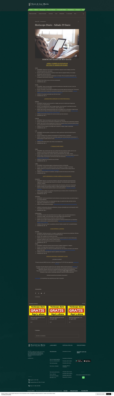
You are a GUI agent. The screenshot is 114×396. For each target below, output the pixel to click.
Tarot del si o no (53, 377)
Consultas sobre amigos (67, 371)
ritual (56, 13)
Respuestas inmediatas (67, 377)
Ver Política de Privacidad (6, 394)
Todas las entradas (32, 13)
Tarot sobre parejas (53, 363)
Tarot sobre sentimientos (54, 372)
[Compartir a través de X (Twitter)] (38, 293)
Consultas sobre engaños (67, 373)
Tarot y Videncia (53, 374)
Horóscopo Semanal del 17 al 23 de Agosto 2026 (38, 318)
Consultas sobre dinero (67, 375)
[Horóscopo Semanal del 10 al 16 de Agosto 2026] (57, 310)
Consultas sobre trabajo (67, 360)
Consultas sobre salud (67, 363)
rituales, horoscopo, (42, 13)
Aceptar (108, 394)
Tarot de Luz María (40, 3)
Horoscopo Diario (38, 289)
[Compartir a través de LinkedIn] (41, 293)
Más (75, 13)
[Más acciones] (78, 21)
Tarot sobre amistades (54, 375)
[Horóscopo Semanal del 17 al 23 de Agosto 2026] (37, 310)
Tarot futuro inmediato (54, 366)
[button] (83, 13)
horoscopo (51, 13)
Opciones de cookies (100, 394)
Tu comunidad (69, 13)
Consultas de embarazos (67, 358)
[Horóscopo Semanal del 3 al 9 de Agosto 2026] (76, 310)
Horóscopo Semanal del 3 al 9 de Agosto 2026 (75, 318)
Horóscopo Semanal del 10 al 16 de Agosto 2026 (57, 318)
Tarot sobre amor (53, 351)
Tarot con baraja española (55, 359)
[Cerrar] (112, 394)
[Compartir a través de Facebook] (35, 293)
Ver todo (83, 303)
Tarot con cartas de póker (55, 360)
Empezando (62, 13)
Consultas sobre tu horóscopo (66, 366)
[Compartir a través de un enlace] (44, 293)
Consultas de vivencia (67, 351)
